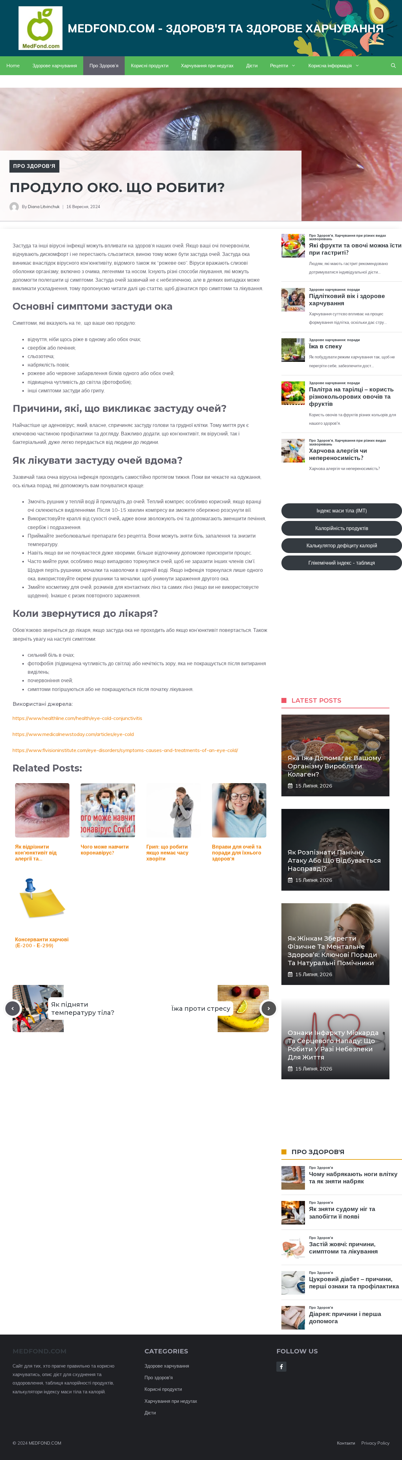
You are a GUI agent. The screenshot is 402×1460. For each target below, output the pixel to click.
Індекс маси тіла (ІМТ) (342, 510)
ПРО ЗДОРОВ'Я (318, 1152)
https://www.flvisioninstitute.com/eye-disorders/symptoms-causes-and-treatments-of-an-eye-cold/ (125, 750)
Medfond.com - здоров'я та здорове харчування (226, 28)
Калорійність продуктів (341, 528)
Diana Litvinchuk (44, 206)
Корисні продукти (149, 66)
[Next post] (268, 1008)
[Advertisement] (341, 640)
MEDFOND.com (40, 1351)
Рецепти (279, 66)
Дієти (252, 66)
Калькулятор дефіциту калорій (342, 545)
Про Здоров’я (104, 66)
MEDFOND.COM (45, 1443)
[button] (393, 65)
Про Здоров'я (34, 166)
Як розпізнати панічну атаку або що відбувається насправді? (334, 860)
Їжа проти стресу (200, 1008)
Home (13, 66)
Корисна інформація (330, 66)
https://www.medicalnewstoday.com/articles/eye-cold (73, 734)
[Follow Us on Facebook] (281, 1367)
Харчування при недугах (207, 66)
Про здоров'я (158, 1377)
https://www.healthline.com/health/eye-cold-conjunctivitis (77, 718)
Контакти (346, 1443)
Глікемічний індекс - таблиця (341, 563)
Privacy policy (375, 1443)
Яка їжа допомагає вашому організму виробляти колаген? (334, 766)
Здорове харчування (54, 66)
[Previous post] (12, 1008)
